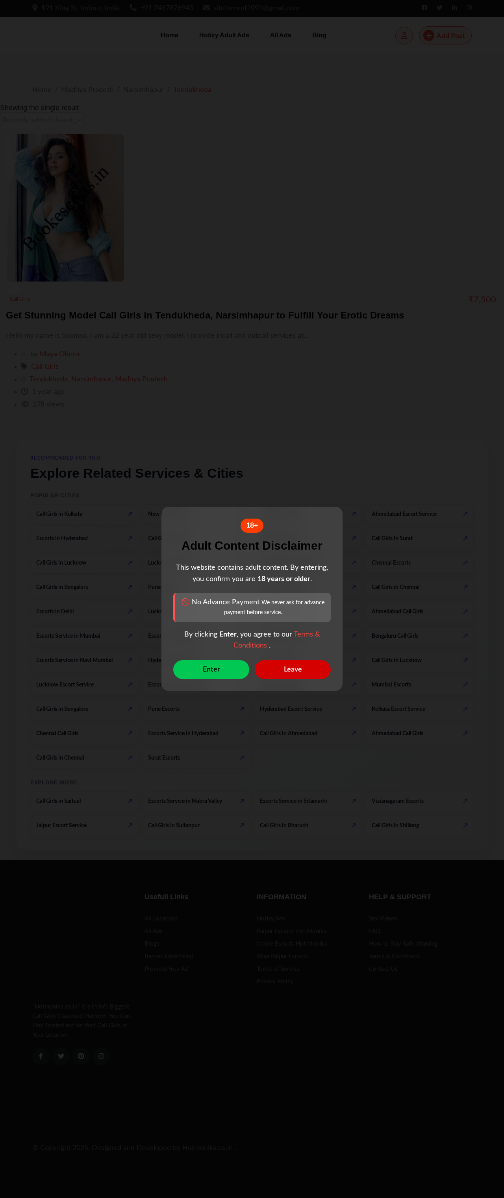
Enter (211, 670)
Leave (293, 670)
